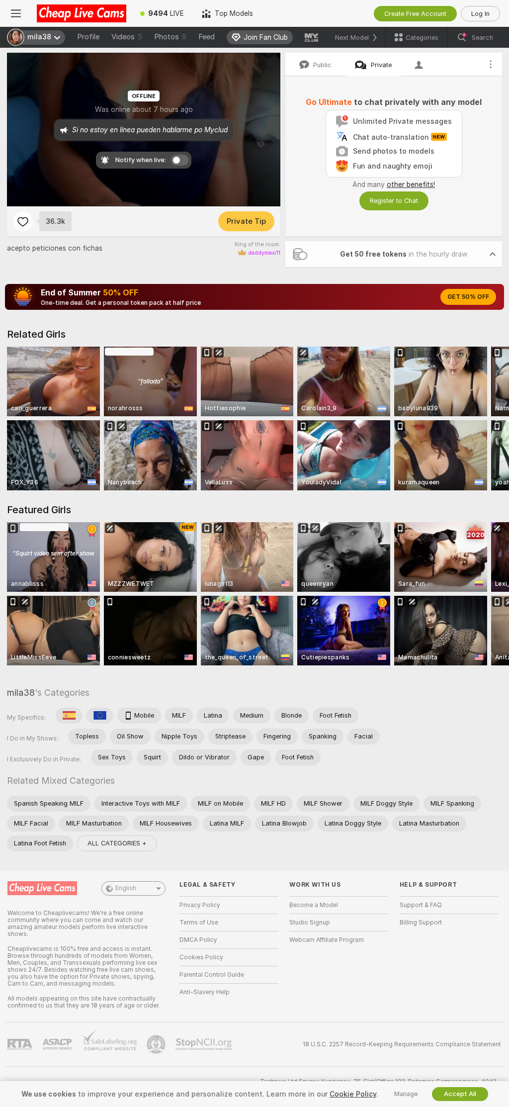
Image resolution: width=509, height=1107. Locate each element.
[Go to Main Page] (81, 13)
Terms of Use (198, 922)
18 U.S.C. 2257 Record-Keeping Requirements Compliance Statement (402, 1044)
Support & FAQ (421, 905)
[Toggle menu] (16, 13)
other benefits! (411, 184)
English (125, 888)
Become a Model (313, 905)
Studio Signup (309, 922)
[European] (99, 716)
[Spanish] (69, 716)
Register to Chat (394, 200)
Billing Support (421, 922)
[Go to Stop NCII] (204, 1044)
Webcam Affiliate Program (326, 939)
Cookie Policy (353, 1094)
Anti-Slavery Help (204, 992)
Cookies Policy (201, 957)
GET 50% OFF (468, 296)
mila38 (21, 692)
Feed (206, 36)
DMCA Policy (198, 939)
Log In (480, 13)
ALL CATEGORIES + (117, 843)
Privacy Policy (199, 905)
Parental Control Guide (211, 974)
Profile (88, 36)
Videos (126, 36)
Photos (170, 36)
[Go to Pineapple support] (157, 1044)
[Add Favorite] (23, 221)
